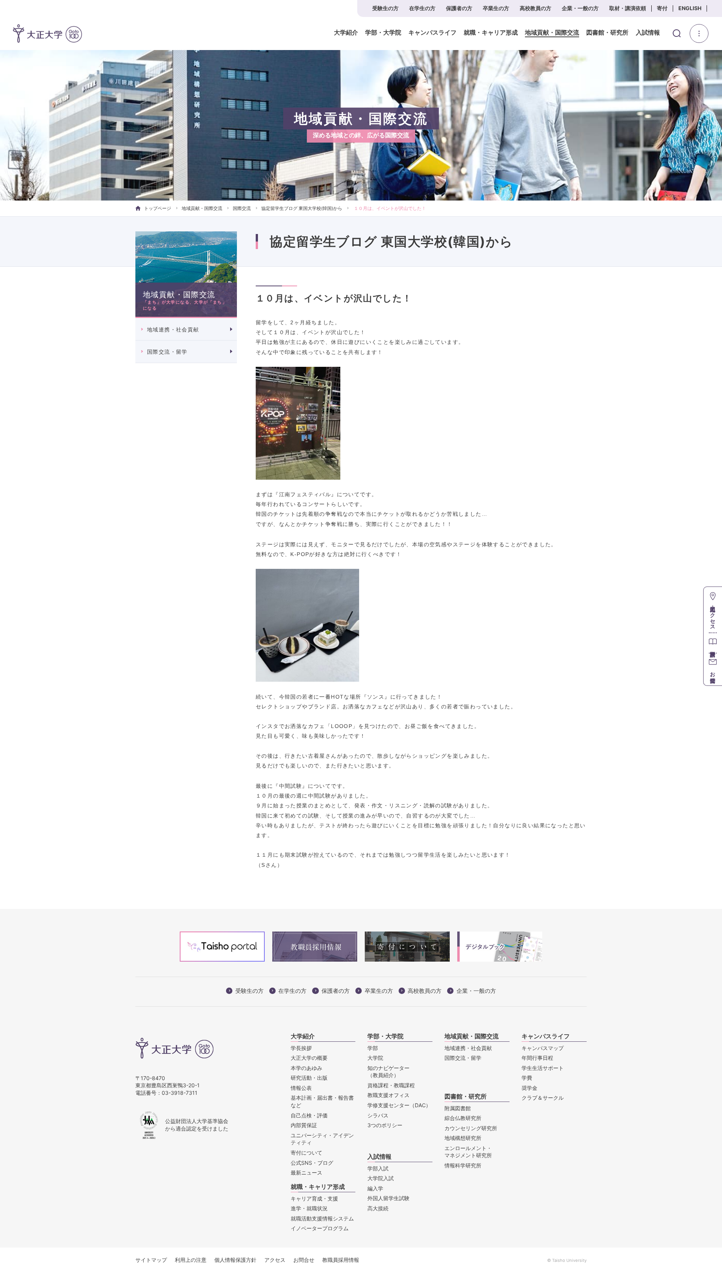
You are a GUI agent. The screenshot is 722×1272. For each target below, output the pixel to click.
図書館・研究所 (607, 32)
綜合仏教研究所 (462, 1118)
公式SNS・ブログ (312, 1163)
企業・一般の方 (580, 8)
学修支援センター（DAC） (399, 1105)
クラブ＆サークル (543, 1097)
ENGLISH (689, 8)
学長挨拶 (301, 1048)
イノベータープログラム (320, 1228)
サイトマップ (151, 1260)
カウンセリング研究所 (470, 1128)
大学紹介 (346, 32)
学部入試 (377, 1168)
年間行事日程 (537, 1058)
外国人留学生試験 (388, 1198)
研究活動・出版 (309, 1077)
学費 (527, 1077)
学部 (372, 1048)
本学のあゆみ (306, 1068)
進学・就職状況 (309, 1208)
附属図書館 (457, 1108)
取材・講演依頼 (627, 8)
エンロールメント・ (468, 1152)
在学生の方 (422, 8)
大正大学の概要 (309, 1058)
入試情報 (648, 32)
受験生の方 (385, 8)
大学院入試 (380, 1178)
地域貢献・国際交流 (552, 32)
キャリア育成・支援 (314, 1198)
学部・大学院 (383, 32)
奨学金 (529, 1088)
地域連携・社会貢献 (173, 329)
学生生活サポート (543, 1068)
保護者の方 (459, 8)
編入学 (375, 1188)
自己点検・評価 (309, 1115)
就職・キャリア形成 (491, 32)
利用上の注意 (190, 1260)
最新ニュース (306, 1172)
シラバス (377, 1115)
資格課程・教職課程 (391, 1085)
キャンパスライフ (432, 32)
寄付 (662, 8)
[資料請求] (713, 642)
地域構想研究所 (462, 1138)
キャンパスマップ (543, 1048)
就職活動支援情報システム (322, 1218)
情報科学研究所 (462, 1165)
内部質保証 (304, 1125)
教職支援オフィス (388, 1095)
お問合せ (303, 1260)
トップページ (157, 208)
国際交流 (242, 208)
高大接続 (377, 1208)
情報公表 (301, 1088)
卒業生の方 (496, 8)
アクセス (274, 1260)
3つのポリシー (384, 1125)
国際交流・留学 (167, 351)
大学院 (375, 1058)
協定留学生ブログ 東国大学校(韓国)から (301, 208)
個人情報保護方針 (235, 1260)
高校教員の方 (535, 8)
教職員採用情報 (340, 1260)
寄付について (306, 1152)
